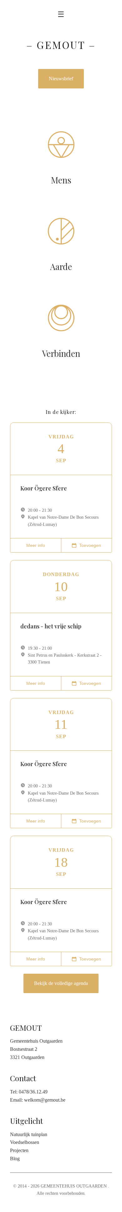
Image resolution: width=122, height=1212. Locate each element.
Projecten (19, 1150)
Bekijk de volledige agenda (61, 983)
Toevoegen (90, 545)
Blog (15, 1158)
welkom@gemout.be (44, 1100)
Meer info (35, 545)
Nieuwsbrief (61, 78)
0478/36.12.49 (33, 1091)
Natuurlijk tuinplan (28, 1134)
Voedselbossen (24, 1142)
